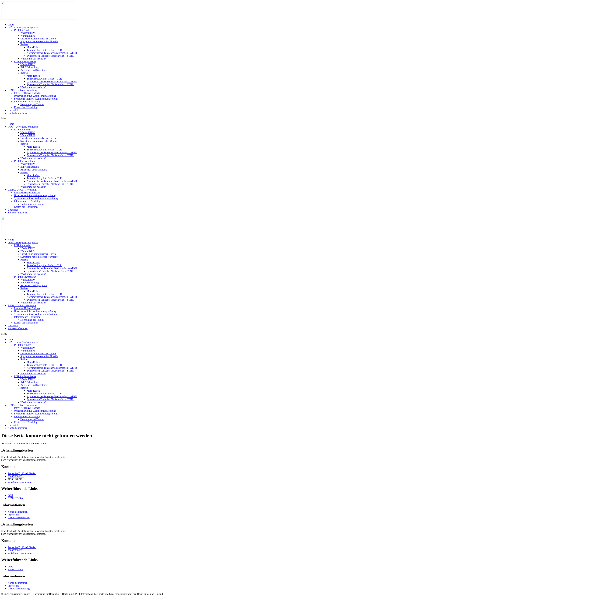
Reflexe (24, 44)
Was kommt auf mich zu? (33, 58)
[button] (305, 118)
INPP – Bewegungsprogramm (23, 27)
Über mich (13, 110)
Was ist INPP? (27, 32)
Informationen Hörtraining (27, 101)
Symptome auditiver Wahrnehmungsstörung (36, 98)
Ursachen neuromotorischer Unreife (38, 38)
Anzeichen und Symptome (33, 70)
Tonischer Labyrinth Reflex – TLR (44, 50)
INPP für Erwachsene (25, 61)
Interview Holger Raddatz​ (27, 93)
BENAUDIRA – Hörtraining (22, 90)
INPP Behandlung (29, 67)
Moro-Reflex (33, 47)
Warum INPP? (27, 35)
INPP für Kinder (22, 30)
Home (11, 24)
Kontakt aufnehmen (18, 113)
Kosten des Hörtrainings (26, 107)
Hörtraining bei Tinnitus (32, 104)
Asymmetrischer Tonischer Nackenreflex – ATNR (52, 53)
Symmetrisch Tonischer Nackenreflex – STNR (50, 55)
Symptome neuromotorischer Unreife (39, 41)
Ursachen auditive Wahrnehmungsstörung (35, 95)
